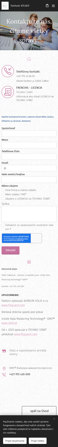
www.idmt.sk (9, 323)
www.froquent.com (13, 305)
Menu (53, 6)
